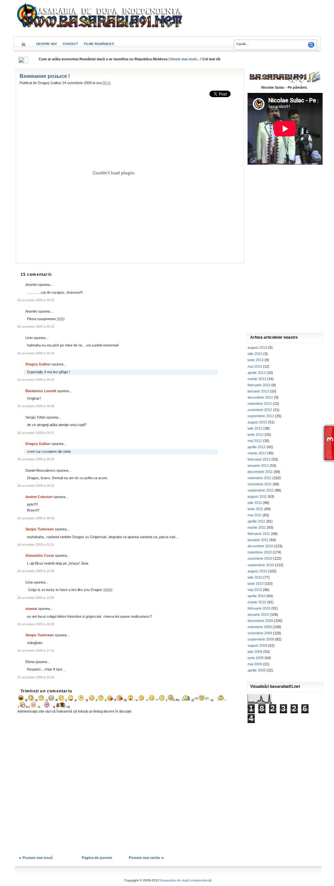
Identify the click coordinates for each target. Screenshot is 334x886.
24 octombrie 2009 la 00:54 (35, 518)
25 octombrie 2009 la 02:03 (35, 677)
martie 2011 (257, 527)
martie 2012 (257, 453)
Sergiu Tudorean (39, 529)
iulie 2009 (255, 652)
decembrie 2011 (260, 472)
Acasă (23, 42)
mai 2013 (255, 366)
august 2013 (257, 347)
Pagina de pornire (97, 858)
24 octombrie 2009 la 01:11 (35, 544)
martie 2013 (257, 379)
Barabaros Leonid (40, 391)
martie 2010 (257, 602)
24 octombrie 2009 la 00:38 (35, 406)
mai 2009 (255, 664)
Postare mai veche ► (147, 858)
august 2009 (257, 645)
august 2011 (257, 496)
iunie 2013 (256, 360)
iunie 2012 (256, 434)
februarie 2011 (259, 534)
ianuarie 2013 (258, 391)
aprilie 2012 (257, 447)
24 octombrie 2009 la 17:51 (35, 650)
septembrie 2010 (261, 565)
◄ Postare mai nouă (35, 858)
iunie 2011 (255, 509)
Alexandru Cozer (39, 555)
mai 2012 (255, 441)
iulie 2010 (255, 577)
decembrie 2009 (260, 621)
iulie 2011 (255, 503)
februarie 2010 (259, 608)
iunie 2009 (256, 658)
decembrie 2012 (260, 397)
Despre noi (46, 44)
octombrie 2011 (260, 484)
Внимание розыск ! (45, 76)
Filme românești (99, 44)
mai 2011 (255, 515)
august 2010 (257, 571)
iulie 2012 (255, 428)
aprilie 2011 (256, 521)
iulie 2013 (255, 354)
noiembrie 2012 (260, 404)
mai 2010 (255, 590)
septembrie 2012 (261, 416)
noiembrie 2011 (259, 478)
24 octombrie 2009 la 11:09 (35, 597)
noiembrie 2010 (260, 552)
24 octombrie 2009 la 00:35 (35, 379)
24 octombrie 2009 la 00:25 (35, 300)
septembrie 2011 (261, 490)
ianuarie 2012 (258, 465)
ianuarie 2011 (258, 540)
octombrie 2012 (260, 410)
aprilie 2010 (257, 596)
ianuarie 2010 (258, 614)
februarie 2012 (259, 459)
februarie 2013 (259, 385)
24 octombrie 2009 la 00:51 (35, 433)
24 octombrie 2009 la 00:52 (35, 459)
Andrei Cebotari (39, 497)
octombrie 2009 (260, 633)
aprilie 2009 (257, 670)
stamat (31, 609)
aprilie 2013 (257, 373)
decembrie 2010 (260, 546)
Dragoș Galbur (38, 364)
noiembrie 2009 (260, 627)
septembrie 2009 (261, 639)
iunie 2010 (256, 583)
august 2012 (257, 422)
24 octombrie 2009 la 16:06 (35, 624)
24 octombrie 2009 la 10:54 (35, 571)
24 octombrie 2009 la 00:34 (35, 353)
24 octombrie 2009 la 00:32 (35, 326)
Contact (70, 44)
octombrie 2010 (260, 558)
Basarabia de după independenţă (186, 880)
